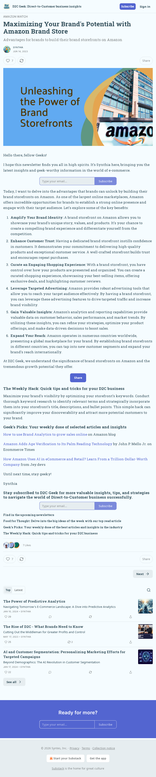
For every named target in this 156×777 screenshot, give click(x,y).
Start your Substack (67, 758)
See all (11, 682)
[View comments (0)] (50, 616)
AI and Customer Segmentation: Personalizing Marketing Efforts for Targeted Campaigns (64, 654)
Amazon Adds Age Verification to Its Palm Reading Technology (57, 444)
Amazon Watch (15, 16)
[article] (78, 609)
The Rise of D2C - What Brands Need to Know (43, 626)
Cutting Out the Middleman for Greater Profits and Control (44, 632)
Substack (58, 768)
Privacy (74, 748)
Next (140, 574)
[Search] (149, 590)
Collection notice (103, 748)
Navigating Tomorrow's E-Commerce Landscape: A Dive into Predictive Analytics (59, 607)
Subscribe (127, 6)
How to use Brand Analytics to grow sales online (45, 434)
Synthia (18, 47)
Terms (86, 748)
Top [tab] (8, 590)
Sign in (145, 6)
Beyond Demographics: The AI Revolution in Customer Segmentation (51, 662)
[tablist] (14, 590)
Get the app (98, 758)
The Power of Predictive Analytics (34, 601)
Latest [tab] (18, 590)
